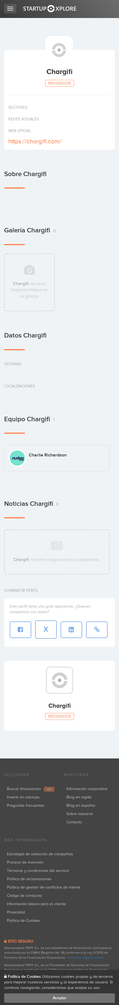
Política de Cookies (23, 920)
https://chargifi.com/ (34, 141)
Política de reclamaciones (29, 879)
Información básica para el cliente (36, 904)
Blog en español (80, 805)
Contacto (74, 822)
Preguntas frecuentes (25, 805)
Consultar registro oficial (85, 958)
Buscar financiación (29, 789)
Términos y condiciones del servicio (38, 871)
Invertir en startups (23, 797)
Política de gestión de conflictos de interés (44, 887)
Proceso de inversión (25, 862)
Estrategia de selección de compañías (40, 854)
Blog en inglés (79, 797)
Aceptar (59, 998)
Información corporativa (86, 789)
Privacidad (16, 912)
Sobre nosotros (79, 814)
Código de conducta (24, 896)
